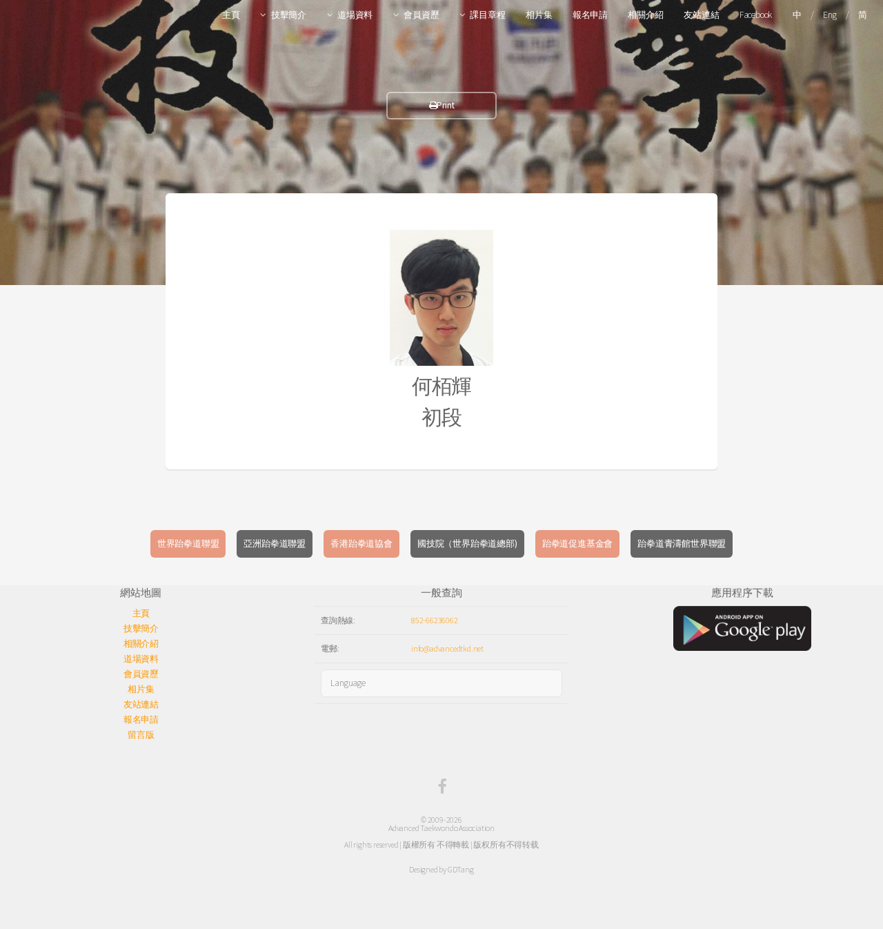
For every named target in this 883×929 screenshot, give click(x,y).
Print (445, 105)
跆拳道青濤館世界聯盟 (681, 543)
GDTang (461, 869)
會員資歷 (421, 15)
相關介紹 (645, 15)
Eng (829, 15)
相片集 (539, 15)
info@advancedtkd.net (447, 648)
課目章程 (487, 15)
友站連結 (701, 15)
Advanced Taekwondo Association (441, 828)
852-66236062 (434, 620)
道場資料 (355, 15)
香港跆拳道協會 (361, 543)
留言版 (141, 735)
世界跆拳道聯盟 (188, 543)
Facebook (756, 15)
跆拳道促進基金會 (577, 543)
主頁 (231, 15)
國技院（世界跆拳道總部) (467, 543)
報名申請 (590, 15)
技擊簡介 (288, 15)
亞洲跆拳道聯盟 (275, 543)
